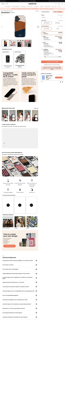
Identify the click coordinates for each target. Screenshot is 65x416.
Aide (58, 6)
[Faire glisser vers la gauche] (2, 27)
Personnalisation (8, 6)
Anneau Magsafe (45, 26)
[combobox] (52, 17)
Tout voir (36, 108)
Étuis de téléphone (15, 6)
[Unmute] (6, 119)
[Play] (13, 116)
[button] (55, 3)
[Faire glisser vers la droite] (38, 27)
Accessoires (54, 6)
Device (42, 15)
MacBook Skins (47, 6)
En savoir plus (60, 15)
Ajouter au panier (59, 77)
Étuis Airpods (23, 6)
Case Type (43, 20)
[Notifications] (7, 4)
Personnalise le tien (9, 246)
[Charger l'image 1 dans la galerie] (5, 43)
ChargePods (36, 6)
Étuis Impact (6, 10)
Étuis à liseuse (30, 6)
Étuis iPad (42, 6)
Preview (59, 56)
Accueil (2, 10)
